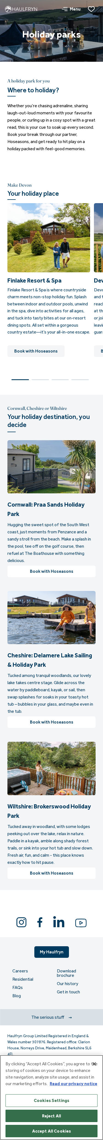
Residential (22, 979)
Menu (75, 9)
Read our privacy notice (73, 1083)
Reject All (51, 1116)
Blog (16, 996)
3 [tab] (60, 379)
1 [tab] (20, 379)
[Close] (94, 1064)
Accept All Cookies (51, 1131)
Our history (67, 984)
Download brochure (66, 973)
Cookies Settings (51, 1100)
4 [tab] (80, 379)
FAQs (17, 987)
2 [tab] (40, 379)
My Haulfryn (51, 952)
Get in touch (68, 992)
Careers (20, 971)
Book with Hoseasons (36, 351)
